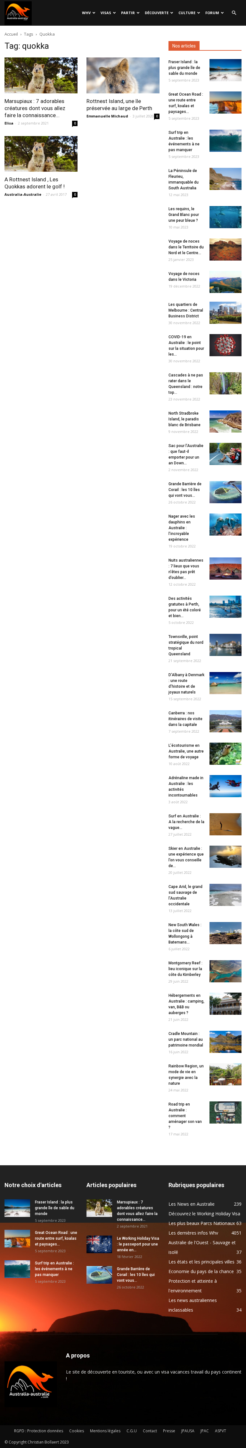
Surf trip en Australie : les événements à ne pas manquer (54, 1269)
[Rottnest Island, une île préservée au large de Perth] (123, 75)
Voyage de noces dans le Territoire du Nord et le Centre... (186, 247)
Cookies (76, 1431)
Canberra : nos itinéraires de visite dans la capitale (185, 719)
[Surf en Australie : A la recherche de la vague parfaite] (225, 824)
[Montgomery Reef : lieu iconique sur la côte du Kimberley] (225, 971)
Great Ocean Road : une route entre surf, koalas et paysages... (56, 1238)
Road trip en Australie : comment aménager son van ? (185, 1116)
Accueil (11, 34)
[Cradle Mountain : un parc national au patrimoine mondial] (225, 1042)
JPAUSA (187, 1431)
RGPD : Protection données (38, 1431)
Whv (86, 12)
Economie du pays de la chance (201, 1271)
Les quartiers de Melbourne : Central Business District (185, 310)
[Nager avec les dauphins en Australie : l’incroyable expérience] (225, 524)
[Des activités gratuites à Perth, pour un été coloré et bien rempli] (225, 607)
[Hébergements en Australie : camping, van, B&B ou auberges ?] (225, 1004)
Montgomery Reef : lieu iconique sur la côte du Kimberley (185, 969)
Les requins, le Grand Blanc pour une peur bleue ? (183, 215)
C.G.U (132, 1431)
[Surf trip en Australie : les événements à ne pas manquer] (225, 141)
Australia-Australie (22, 194)
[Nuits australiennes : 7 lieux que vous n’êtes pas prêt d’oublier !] (225, 568)
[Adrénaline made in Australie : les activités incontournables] (225, 786)
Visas (106, 12)
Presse (169, 1431)
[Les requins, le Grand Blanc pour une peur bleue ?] (225, 217)
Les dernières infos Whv (193, 1233)
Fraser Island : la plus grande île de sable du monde (184, 68)
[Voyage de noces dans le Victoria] (225, 282)
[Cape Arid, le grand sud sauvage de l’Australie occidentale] (225, 895)
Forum (212, 12)
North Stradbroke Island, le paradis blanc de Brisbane (184, 419)
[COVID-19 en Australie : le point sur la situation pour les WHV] (225, 345)
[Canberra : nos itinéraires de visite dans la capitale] (225, 721)
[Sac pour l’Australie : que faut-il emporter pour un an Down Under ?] (225, 454)
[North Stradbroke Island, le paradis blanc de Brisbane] (225, 421)
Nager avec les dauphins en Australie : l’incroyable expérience (181, 528)
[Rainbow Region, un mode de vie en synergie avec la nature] (225, 1074)
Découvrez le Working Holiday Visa (204, 1214)
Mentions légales (105, 1431)
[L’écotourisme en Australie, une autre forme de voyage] (225, 754)
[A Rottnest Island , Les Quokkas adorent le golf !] (41, 154)
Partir (128, 12)
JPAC (205, 1431)
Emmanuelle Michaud (107, 116)
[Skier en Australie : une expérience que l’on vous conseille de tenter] (225, 857)
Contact (150, 1431)
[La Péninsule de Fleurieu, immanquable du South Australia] (225, 179)
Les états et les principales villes (201, 1262)
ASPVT (220, 1431)
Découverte (156, 12)
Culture (186, 12)
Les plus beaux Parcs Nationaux (201, 1223)
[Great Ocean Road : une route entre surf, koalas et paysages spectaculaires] (225, 102)
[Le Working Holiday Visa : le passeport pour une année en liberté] (99, 1244)
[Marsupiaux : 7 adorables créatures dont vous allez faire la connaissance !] (41, 75)
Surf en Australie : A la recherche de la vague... (186, 822)
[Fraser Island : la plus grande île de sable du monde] (225, 70)
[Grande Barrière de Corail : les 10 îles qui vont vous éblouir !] (225, 492)
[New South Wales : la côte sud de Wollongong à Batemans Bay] (225, 933)
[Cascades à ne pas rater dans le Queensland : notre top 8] (225, 383)
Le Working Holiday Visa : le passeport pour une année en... (138, 1244)
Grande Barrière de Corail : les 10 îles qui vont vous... (184, 490)
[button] (234, 13)
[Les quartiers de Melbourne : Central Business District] (225, 313)
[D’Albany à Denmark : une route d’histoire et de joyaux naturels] (225, 683)
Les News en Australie (191, 1204)
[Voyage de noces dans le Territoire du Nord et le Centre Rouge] (225, 249)
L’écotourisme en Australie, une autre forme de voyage (186, 751)
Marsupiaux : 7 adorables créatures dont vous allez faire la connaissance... (34, 108)
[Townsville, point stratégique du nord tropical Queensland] (225, 645)
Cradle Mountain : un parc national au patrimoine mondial (185, 1039)
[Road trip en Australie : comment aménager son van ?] (225, 1112)
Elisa (8, 123)
